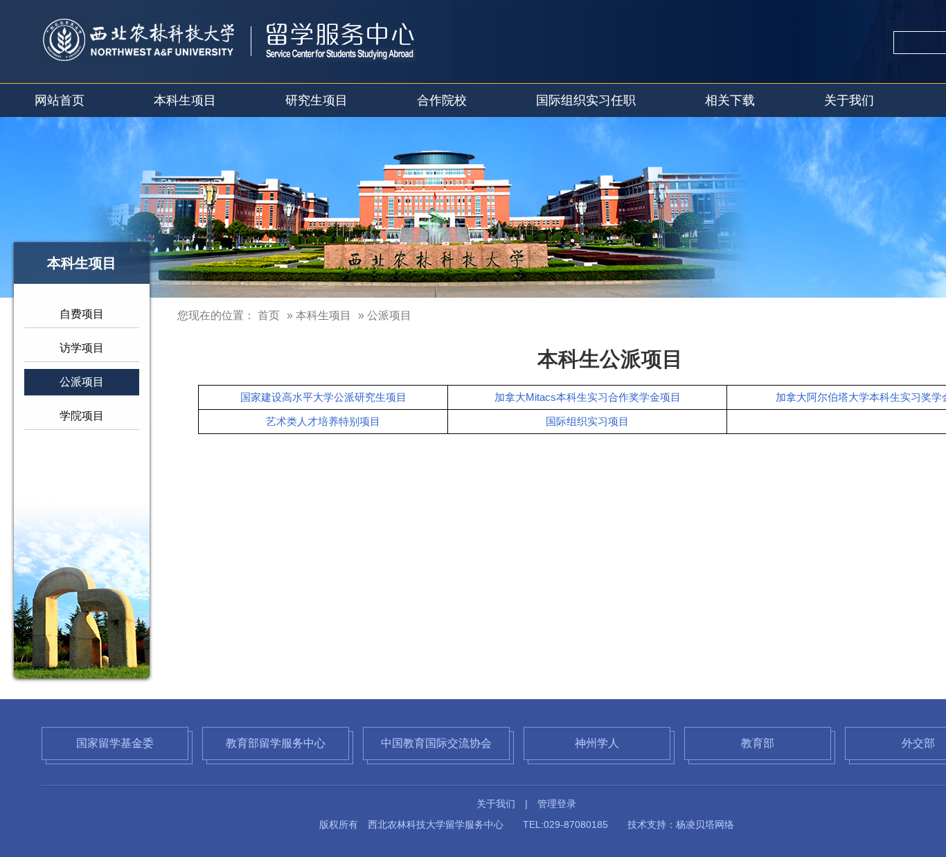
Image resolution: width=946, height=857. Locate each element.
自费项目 (82, 314)
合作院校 (442, 100)
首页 (269, 315)
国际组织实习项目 (587, 421)
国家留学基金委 (115, 743)
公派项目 (82, 382)
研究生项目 (316, 100)
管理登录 (556, 803)
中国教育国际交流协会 (436, 743)
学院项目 (82, 416)
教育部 (757, 743)
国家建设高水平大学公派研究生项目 (323, 397)
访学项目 (82, 348)
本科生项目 (185, 100)
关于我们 (849, 100)
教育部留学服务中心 (275, 743)
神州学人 (597, 743)
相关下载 (730, 100)
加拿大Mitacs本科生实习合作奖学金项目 (587, 397)
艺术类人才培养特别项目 (323, 421)
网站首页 (59, 100)
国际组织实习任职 (586, 100)
